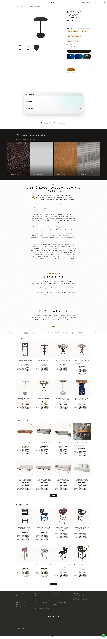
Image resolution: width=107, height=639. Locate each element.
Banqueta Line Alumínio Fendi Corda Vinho (25, 565)
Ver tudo (53, 495)
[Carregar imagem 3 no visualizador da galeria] (36, 47)
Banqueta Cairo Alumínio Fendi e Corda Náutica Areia (44, 565)
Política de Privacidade (21, 604)
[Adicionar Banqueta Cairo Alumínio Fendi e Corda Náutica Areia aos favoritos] (50, 547)
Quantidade (69, 44)
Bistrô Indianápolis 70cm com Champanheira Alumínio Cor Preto (25, 361)
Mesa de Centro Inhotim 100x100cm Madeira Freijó (25, 443)
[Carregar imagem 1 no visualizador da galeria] (20, 47)
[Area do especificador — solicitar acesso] (93, 2)
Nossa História (19, 597)
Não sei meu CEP (70, 72)
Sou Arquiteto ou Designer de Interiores (42, 609)
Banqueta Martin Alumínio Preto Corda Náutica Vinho (62, 528)
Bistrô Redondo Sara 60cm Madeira (44, 399)
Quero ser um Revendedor (41, 597)
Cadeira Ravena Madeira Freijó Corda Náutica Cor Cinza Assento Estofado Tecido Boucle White (81, 443)
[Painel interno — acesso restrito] (95, 2)
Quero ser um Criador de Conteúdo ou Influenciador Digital (43, 603)
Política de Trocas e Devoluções (23, 602)
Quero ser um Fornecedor (41, 606)
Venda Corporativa (58, 595)
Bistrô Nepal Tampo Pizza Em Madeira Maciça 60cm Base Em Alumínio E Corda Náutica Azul (82, 399)
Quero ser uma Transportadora (42, 600)
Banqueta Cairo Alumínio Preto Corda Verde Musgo (82, 528)
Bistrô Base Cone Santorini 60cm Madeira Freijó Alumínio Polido (62, 399)
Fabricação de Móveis (59, 604)
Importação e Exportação (60, 602)
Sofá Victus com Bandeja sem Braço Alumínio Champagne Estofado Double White (25, 480)
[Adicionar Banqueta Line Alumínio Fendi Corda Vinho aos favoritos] (31, 547)
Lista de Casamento (58, 600)
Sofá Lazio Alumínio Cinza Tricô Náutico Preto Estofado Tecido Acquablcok (44, 443)
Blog (17, 595)
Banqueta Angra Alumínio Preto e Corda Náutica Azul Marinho (63, 565)
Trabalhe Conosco (39, 595)
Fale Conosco (38, 612)
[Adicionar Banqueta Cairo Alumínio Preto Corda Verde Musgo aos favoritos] (88, 509)
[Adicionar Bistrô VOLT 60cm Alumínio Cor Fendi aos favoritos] (88, 342)
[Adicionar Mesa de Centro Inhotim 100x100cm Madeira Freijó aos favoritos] (31, 425)
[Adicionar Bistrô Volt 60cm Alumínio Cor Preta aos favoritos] (50, 342)
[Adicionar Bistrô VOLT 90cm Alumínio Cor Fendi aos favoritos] (69, 342)
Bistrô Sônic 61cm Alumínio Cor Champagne (25, 399)
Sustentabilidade (58, 597)
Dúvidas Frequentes (21, 606)
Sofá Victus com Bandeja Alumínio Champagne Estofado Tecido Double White (44, 480)
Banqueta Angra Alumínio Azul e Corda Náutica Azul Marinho (44, 528)
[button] (2, 2)
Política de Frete (20, 600)
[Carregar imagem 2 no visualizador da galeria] (28, 47)
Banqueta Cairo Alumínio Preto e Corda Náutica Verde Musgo (82, 565)
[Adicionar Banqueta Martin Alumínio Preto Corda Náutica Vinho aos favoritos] (69, 509)
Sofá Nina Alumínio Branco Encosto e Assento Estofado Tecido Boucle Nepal (82, 480)
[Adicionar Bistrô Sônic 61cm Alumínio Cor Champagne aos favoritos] (31, 380)
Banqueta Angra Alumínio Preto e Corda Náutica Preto (25, 528)
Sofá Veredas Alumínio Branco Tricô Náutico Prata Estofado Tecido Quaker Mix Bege (63, 480)
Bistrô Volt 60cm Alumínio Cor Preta (44, 361)
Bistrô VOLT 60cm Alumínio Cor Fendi (82, 361)
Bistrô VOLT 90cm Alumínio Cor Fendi (63, 361)
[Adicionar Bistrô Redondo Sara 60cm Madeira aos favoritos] (50, 380)
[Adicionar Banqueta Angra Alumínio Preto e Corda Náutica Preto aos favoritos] (31, 509)
